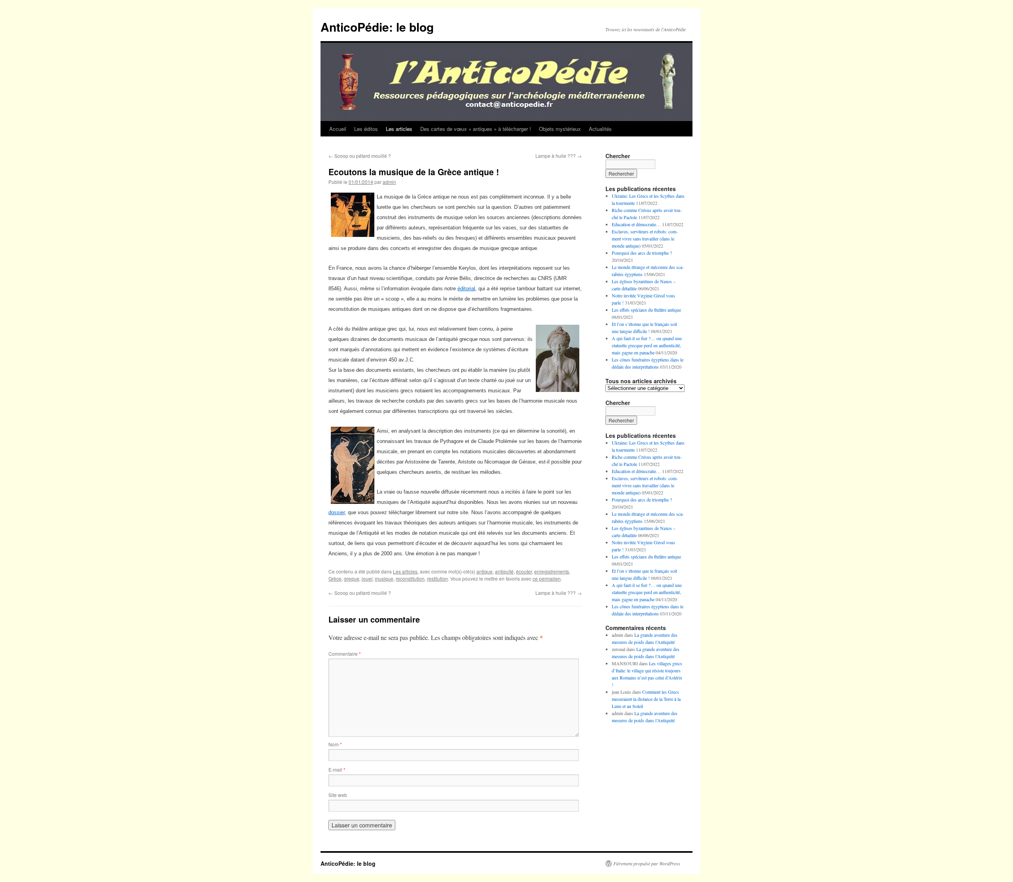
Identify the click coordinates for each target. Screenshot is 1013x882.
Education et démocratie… (636, 224)
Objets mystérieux (560, 128)
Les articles (399, 128)
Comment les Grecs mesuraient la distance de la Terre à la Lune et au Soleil (646, 699)
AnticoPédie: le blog (377, 26)
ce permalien (547, 578)
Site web (337, 794)
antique (484, 571)
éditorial (466, 288)
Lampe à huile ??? (558, 155)
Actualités (600, 128)
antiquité (504, 571)
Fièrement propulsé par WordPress (646, 863)
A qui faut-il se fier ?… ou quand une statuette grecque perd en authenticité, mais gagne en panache (647, 345)
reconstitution (410, 578)
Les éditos (366, 128)
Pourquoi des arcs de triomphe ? (642, 253)
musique (384, 578)
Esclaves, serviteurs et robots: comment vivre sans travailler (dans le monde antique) (645, 238)
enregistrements (551, 571)
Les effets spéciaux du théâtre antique (646, 310)
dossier (336, 512)
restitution (437, 578)
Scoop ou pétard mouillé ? (359, 155)
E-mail (336, 769)
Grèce (334, 578)
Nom (335, 744)
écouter (524, 571)
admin (389, 181)
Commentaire (344, 653)
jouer (367, 578)
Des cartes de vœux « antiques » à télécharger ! (475, 128)
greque (351, 578)
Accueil (337, 128)
